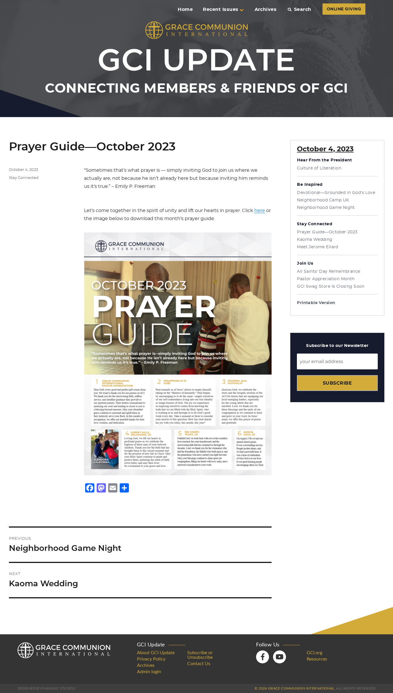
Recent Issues (220, 9)
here (259, 210)
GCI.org (314, 652)
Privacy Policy (151, 659)
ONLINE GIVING (344, 9)
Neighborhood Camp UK (323, 200)
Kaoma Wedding (314, 240)
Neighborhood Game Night (326, 208)
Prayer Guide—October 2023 (327, 232)
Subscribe (337, 383)
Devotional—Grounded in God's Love (336, 193)
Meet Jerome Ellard (317, 247)
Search (302, 9)
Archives (266, 9)
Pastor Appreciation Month (326, 279)
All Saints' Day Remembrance (328, 272)
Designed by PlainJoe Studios (46, 688)
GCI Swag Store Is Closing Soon (331, 287)
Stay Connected (24, 178)
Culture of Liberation (319, 168)
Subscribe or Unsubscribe (200, 655)
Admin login (149, 671)
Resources (317, 659)
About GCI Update (156, 652)
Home (185, 9)
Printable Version (316, 303)
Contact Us (198, 663)
